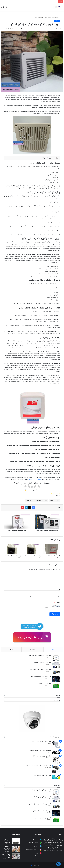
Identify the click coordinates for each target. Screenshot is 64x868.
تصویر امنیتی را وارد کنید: (47, 607)
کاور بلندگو (54, 17)
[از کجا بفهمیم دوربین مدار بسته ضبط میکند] (16, 849)
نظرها (11, 650)
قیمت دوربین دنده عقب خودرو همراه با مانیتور (40, 669)
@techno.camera (29, 849)
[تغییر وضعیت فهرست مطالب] (57, 158)
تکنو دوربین (30, 865)
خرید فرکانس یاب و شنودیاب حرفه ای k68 (41, 676)
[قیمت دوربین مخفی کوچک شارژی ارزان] (56, 777)
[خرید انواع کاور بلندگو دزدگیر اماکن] (32, 549)
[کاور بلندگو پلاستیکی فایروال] (51, 549)
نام (59, 589)
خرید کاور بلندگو (54, 501)
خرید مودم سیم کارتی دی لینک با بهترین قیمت (6, 840)
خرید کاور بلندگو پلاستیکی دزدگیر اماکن (36, 501)
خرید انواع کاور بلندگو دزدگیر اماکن (33, 555)
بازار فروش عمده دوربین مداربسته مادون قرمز (40, 750)
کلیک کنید (28, 842)
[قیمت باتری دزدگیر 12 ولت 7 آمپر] (56, 686)
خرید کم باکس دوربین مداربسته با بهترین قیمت (47, 1)
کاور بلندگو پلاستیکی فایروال (54, 555)
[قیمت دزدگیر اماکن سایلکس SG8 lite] (56, 665)
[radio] (38, 486)
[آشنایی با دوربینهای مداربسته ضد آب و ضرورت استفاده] (56, 769)
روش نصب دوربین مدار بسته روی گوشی (6, 855)
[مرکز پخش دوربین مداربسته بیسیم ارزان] (56, 759)
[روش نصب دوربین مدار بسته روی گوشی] (16, 856)
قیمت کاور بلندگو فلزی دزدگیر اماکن (13, 555)
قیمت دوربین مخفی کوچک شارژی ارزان (42, 775)
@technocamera (31, 846)
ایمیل (59, 596)
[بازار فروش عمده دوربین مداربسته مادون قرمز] (56, 752)
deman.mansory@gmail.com (35, 855)
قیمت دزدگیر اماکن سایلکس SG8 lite (42, 662)
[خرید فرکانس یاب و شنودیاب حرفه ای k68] (56, 679)
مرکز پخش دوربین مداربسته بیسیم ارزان (41, 756)
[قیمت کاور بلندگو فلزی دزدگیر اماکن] (12, 549)
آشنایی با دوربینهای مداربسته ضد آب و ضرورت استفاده (38, 766)
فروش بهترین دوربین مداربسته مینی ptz (41, 741)
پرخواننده (32, 650)
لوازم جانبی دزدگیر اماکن (35, 479)
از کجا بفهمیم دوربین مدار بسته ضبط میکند (6, 848)
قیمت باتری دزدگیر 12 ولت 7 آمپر (43, 683)
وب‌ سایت (29, 596)
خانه (58, 17)
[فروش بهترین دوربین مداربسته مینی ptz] (56, 745)
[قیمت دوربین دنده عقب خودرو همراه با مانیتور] (56, 672)
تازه (53, 650)
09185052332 (29, 839)
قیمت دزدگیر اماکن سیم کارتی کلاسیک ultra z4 (40, 655)
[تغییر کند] (58, 7)
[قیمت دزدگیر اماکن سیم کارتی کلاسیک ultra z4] (56, 658)
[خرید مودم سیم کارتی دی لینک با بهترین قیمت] (16, 841)
